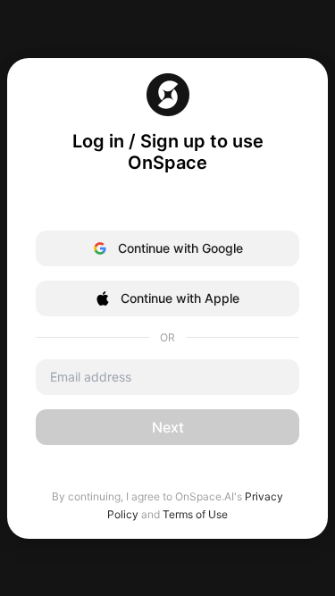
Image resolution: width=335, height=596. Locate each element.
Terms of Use (195, 514)
